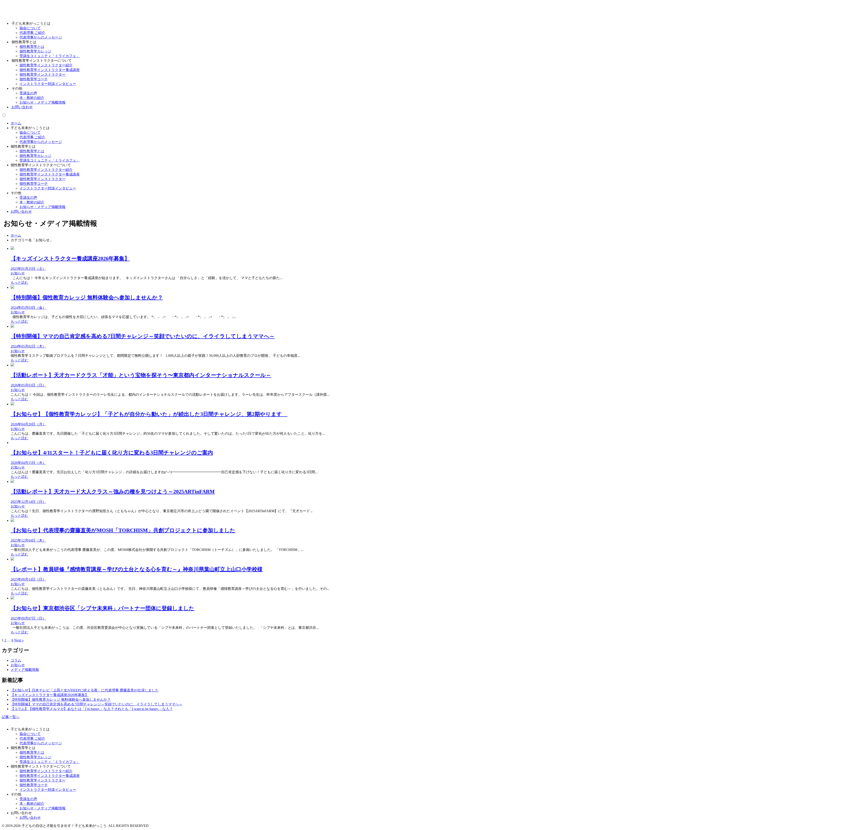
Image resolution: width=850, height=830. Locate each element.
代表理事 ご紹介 (32, 137)
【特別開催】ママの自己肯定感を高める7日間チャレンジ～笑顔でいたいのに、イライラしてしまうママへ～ (143, 336)
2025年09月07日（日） (28, 618)
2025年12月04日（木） (28, 540)
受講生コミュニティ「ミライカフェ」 (49, 160)
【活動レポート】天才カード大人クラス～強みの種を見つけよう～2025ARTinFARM (113, 491)
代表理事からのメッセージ (40, 142)
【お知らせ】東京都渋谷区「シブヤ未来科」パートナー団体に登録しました (102, 608)
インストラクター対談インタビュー (47, 188)
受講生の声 (28, 197)
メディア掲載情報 (25, 670)
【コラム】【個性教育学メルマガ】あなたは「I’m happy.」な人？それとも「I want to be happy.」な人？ (92, 709)
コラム (16, 660)
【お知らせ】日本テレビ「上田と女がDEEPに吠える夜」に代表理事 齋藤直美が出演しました (85, 690)
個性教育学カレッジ (35, 156)
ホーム (16, 123)
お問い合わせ (22, 107)
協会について (30, 132)
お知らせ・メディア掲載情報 (42, 207)
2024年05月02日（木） (28, 346)
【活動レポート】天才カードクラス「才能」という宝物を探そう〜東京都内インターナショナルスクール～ (141, 375)
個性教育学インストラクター (42, 179)
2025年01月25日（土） (28, 268)
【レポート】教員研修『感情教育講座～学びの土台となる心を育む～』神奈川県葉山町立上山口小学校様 (137, 569)
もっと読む (19, 282)
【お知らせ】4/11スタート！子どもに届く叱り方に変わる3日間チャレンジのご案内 (112, 453)
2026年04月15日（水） (28, 463)
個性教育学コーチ (33, 183)
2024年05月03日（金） (28, 307)
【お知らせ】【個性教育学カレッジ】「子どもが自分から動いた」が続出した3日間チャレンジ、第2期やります (149, 414)
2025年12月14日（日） (28, 502)
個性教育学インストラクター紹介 (46, 170)
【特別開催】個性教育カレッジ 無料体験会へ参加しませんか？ (87, 297)
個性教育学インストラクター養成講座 (49, 174)
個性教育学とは (31, 151)
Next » (19, 640)
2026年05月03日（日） (28, 385)
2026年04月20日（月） (28, 424)
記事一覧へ (10, 717)
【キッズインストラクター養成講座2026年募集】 (70, 258)
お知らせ (18, 273)
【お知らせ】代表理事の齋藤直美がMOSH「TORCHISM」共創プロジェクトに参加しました (123, 530)
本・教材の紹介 (31, 202)
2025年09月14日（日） (28, 579)
